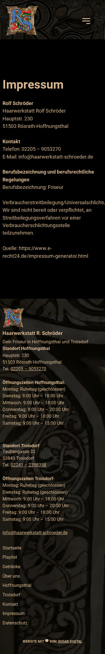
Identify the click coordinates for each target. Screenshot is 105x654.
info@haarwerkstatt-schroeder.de (35, 532)
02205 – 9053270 (28, 368)
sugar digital (70, 641)
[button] (86, 21)
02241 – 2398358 (28, 465)
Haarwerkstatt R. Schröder (33, 333)
